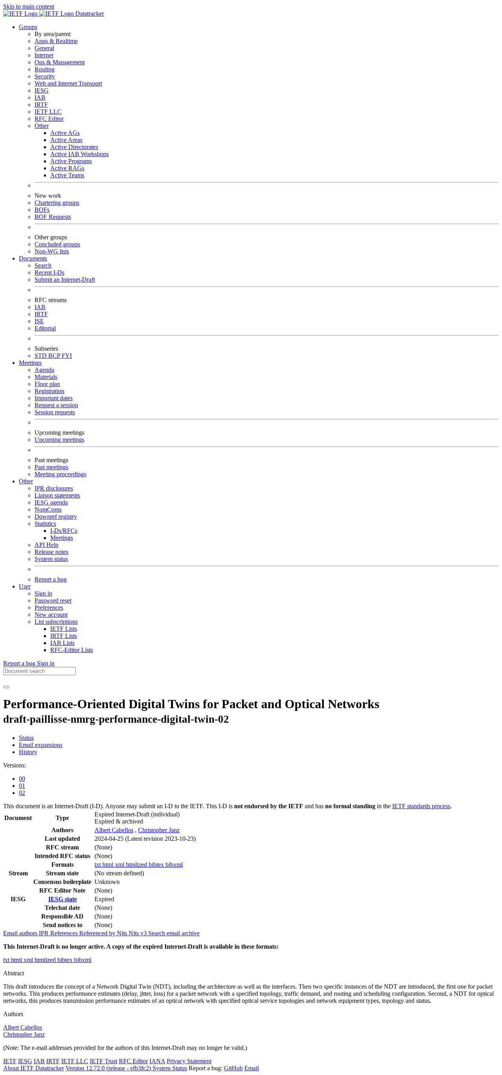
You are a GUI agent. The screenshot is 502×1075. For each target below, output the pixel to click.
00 (22, 778)
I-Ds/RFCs (63, 530)
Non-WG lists (52, 251)
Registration (49, 391)
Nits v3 (138, 933)
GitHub (233, 1068)
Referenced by (98, 933)
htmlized (137, 864)
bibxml (174, 864)
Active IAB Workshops (79, 154)
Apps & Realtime (56, 41)
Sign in (43, 593)
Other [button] (26, 481)
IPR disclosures (54, 488)
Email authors (21, 933)
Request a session (56, 405)
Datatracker (89, 13)
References (64, 933)
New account (51, 614)
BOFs (42, 209)
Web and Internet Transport (68, 83)
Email (251, 1068)
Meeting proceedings (60, 474)
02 (22, 792)
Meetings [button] (30, 362)
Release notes (51, 551)
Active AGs (65, 132)
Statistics (45, 523)
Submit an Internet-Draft (65, 279)
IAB (40, 97)
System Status (170, 1068)
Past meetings (51, 467)
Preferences (49, 607)
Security (45, 76)
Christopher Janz (159, 830)
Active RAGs (67, 168)
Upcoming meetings (59, 439)
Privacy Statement (189, 1061)
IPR (44, 933)
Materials (46, 377)
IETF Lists (63, 628)
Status (26, 737)
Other (42, 125)
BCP (55, 355)
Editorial (45, 328)
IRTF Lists (63, 635)
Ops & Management (60, 62)
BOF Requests (53, 216)
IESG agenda (51, 502)
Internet (44, 55)
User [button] (25, 586)
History (28, 752)
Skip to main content (28, 6)
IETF (9, 1061)
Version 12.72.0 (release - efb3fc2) (109, 1068)
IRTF (41, 104)
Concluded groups (57, 244)
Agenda (44, 369)
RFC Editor (49, 118)
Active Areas (66, 140)
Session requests (55, 412)
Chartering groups (57, 202)
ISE (39, 321)
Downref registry (56, 516)
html (108, 864)
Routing (45, 69)
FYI (67, 355)
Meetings (61, 537)
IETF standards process (421, 806)
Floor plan (47, 384)
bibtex (157, 864)
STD (41, 355)
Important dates (54, 398)
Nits (123, 933)
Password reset (53, 600)
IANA (157, 1061)
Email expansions (40, 745)
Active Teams (67, 175)
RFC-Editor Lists (71, 650)
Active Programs (71, 161)
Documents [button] (33, 258)
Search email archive (174, 933)
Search (43, 265)
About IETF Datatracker (33, 1068)
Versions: (14, 765)
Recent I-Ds (49, 272)
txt (98, 864)
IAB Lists (62, 643)
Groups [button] (28, 27)
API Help (46, 544)
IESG (42, 90)
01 (22, 785)
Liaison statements (57, 495)
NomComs (48, 509)
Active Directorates (74, 147)
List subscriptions (56, 621)
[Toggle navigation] (6, 687)
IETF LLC (48, 111)
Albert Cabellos (114, 830)
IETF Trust (103, 1061)
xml (120, 864)
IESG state (62, 899)
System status (51, 559)
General (44, 48)
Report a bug (51, 579)
